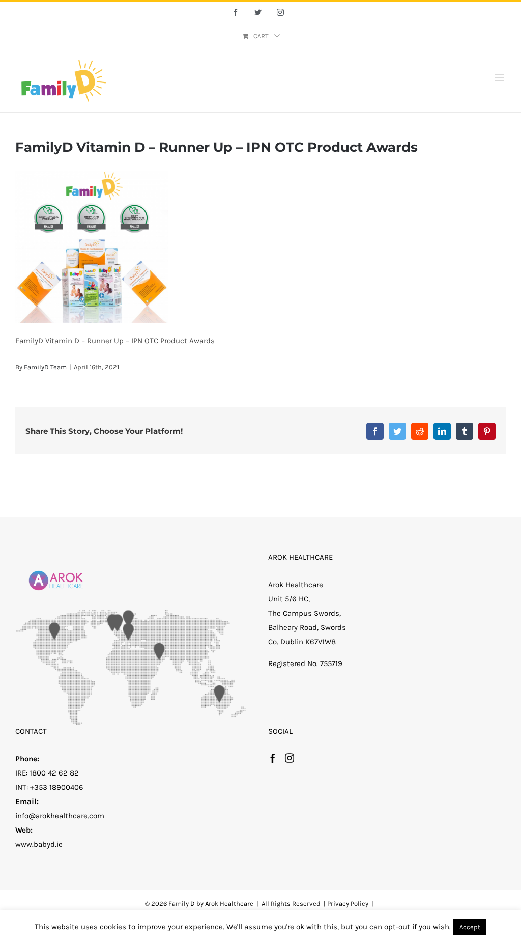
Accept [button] (469, 927)
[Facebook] (272, 757)
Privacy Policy (347, 903)
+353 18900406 (56, 787)
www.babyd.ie (39, 844)
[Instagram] (289, 757)
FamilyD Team (45, 367)
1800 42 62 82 (54, 773)
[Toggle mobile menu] (500, 77)
